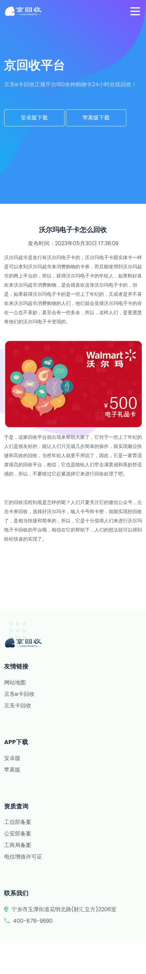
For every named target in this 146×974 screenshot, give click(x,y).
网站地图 (15, 682)
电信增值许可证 (23, 857)
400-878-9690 (33, 921)
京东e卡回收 (19, 694)
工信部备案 (17, 822)
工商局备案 (17, 845)
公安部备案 (17, 833)
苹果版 (12, 770)
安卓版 (12, 758)
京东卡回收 (17, 705)
